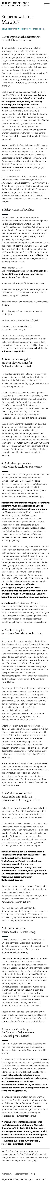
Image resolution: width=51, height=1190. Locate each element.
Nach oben (42, 1179)
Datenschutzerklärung (25, 1174)
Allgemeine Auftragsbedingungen (17, 1179)
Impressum (6, 1174)
